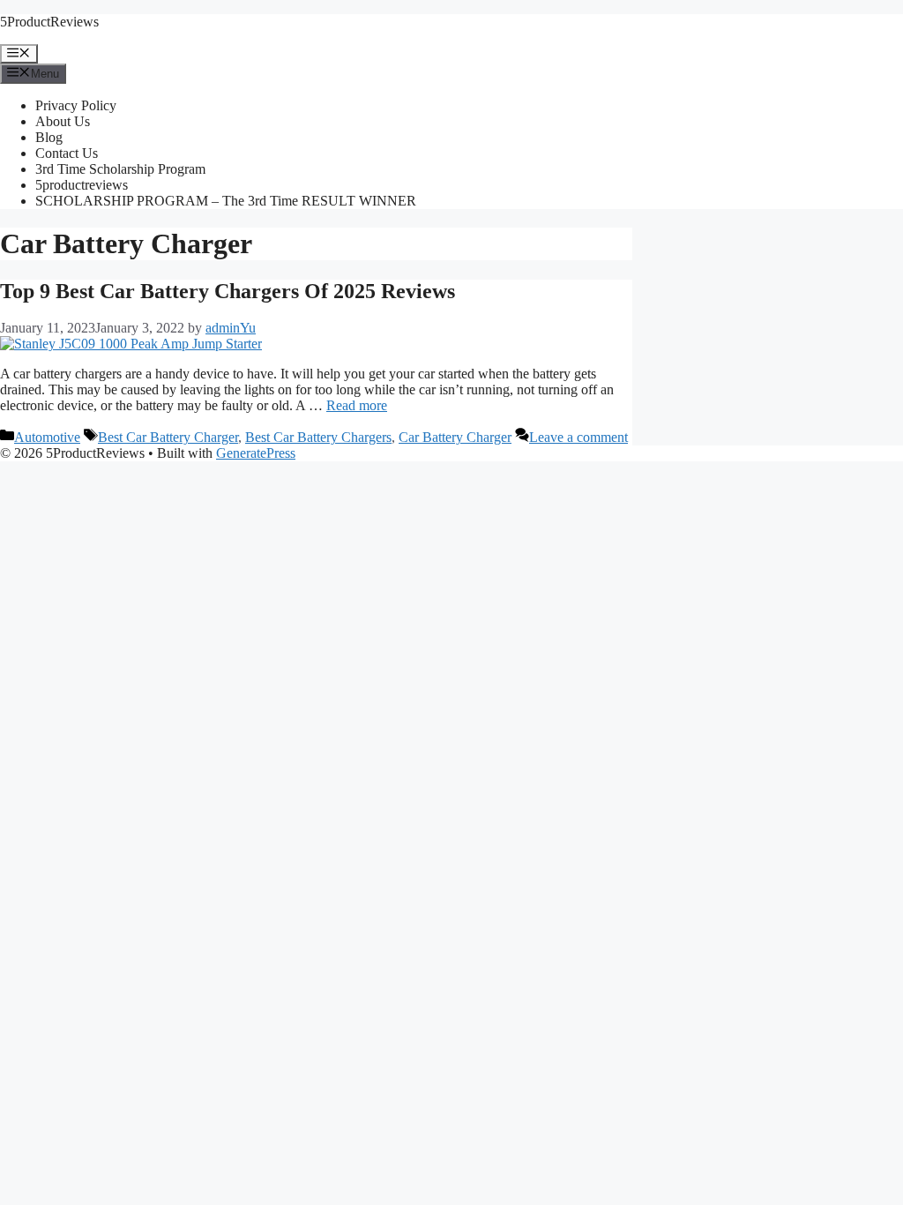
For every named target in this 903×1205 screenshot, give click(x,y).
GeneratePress (255, 452)
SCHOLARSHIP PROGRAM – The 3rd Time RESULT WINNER (225, 200)
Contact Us (66, 153)
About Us (62, 121)
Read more (356, 405)
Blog (49, 137)
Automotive (47, 437)
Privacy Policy (75, 105)
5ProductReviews (49, 21)
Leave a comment (578, 437)
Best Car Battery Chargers (318, 437)
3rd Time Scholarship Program (120, 168)
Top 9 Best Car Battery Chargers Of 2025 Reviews (227, 291)
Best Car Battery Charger (168, 437)
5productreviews (81, 184)
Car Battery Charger (455, 437)
